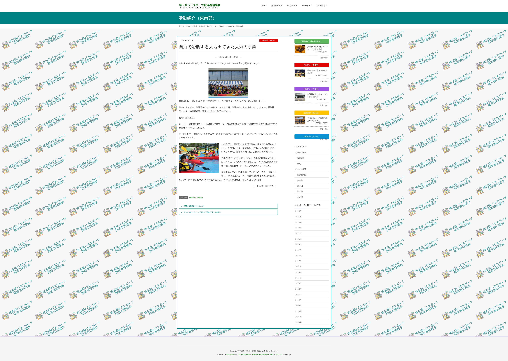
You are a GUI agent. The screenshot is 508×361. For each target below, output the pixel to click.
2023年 (298, 228)
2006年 (298, 322)
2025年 (298, 217)
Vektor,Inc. (278, 354)
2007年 (298, 317)
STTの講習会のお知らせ (194, 206)
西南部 (300, 186)
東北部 (300, 191)
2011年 (298, 294)
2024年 (298, 222)
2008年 (298, 311)
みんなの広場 (301, 169)
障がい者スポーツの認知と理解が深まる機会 (202, 212)
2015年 (298, 272)
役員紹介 (301, 158)
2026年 (298, 211)
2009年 (298, 305)
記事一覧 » (324, 58)
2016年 (298, 267)
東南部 (300, 180)
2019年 (298, 250)
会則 (299, 164)
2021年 (298, 239)
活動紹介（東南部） (268, 40)
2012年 (298, 289)
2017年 (298, 261)
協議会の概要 (301, 152)
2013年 (298, 283)
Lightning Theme (244, 354)
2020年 (298, 244)
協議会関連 (302, 175)
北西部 (300, 197)
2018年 (298, 255)
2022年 (298, 233)
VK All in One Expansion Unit (262, 354)
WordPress (230, 354)
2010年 (298, 300)
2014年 (298, 278)
